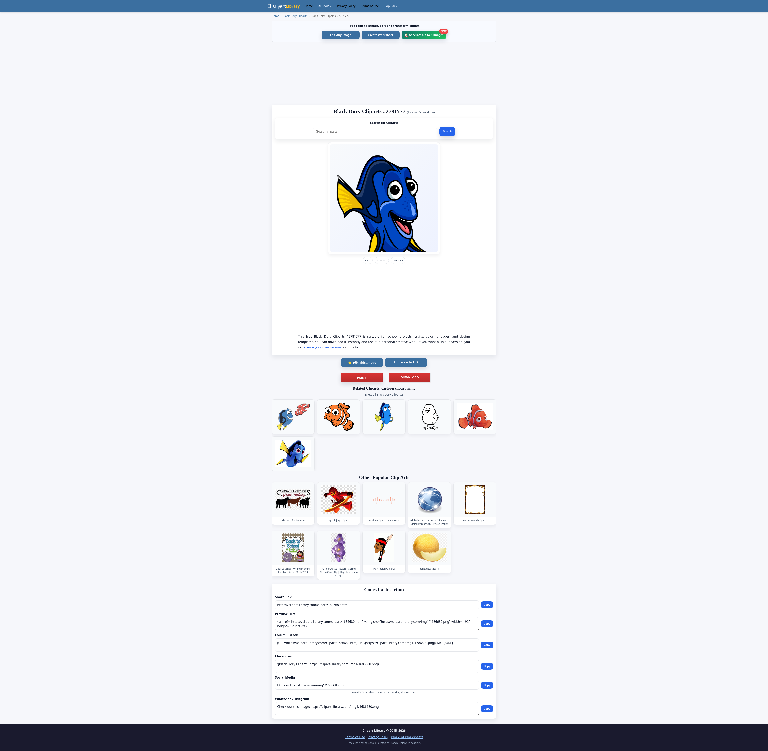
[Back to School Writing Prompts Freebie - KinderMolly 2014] (293, 547)
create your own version (322, 347)
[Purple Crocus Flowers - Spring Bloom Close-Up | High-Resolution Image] (339, 547)
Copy (487, 604)
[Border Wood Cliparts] (475, 499)
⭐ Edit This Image (362, 362)
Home (309, 6)
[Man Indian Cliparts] (384, 547)
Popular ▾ (390, 6)
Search (447, 131)
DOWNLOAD (410, 377)
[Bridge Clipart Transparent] (384, 499)
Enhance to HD (406, 362)
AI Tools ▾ (324, 6)
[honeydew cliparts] (429, 547)
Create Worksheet (380, 35)
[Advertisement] (384, 73)
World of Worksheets (407, 737)
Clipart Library (373, 730)
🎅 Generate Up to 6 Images (425, 34)
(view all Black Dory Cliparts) (384, 394)
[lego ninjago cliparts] (339, 499)
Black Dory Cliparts (295, 16)
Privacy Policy (346, 6)
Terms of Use (370, 6)
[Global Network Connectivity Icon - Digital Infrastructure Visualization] (429, 499)
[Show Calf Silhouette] (293, 499)
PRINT (361, 377)
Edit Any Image (340, 35)
